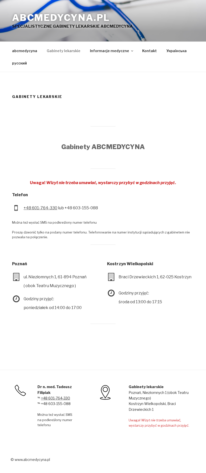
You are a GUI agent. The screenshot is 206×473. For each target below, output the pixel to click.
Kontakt (149, 51)
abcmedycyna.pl (61, 17)
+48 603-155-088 (55, 403)
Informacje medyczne (109, 51)
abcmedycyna (24, 51)
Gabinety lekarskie (63, 51)
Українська (176, 51)
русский (19, 63)
